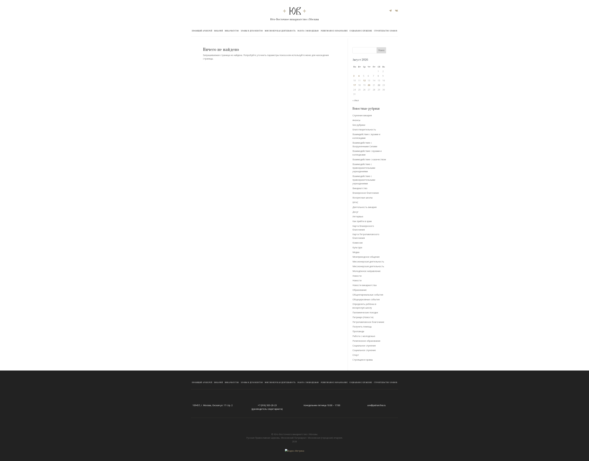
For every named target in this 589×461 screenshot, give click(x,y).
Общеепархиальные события (367, 294)
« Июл (355, 100)
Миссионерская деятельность (280, 31)
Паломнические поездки (365, 312)
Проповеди (358, 331)
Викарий (218, 31)
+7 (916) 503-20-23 (267, 405)
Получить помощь (362, 326)
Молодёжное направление (366, 271)
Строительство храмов (385, 31)
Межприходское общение (366, 256)
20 (369, 85)
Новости (357, 275)
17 (354, 85)
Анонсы (356, 120)
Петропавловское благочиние (368, 322)
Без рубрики (358, 124)
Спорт (355, 354)
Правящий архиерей (202, 31)
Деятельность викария (364, 207)
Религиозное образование (334, 31)
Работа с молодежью (308, 31)
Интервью (357, 216)
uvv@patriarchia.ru (376, 405)
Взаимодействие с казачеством (369, 159)
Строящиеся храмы (362, 359)
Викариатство (232, 31)
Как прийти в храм (362, 221)
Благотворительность (364, 129)
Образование (359, 289)
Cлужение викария (362, 115)
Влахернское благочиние (365, 192)
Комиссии (357, 242)
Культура (357, 247)
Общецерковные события (366, 299)
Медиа (355, 252)
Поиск (381, 50)
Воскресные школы (362, 197)
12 (364, 80)
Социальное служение (360, 31)
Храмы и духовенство (252, 31)
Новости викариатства (364, 285)
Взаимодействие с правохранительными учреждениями (363, 168)
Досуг (355, 211)
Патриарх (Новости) (362, 317)
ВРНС (355, 202)
